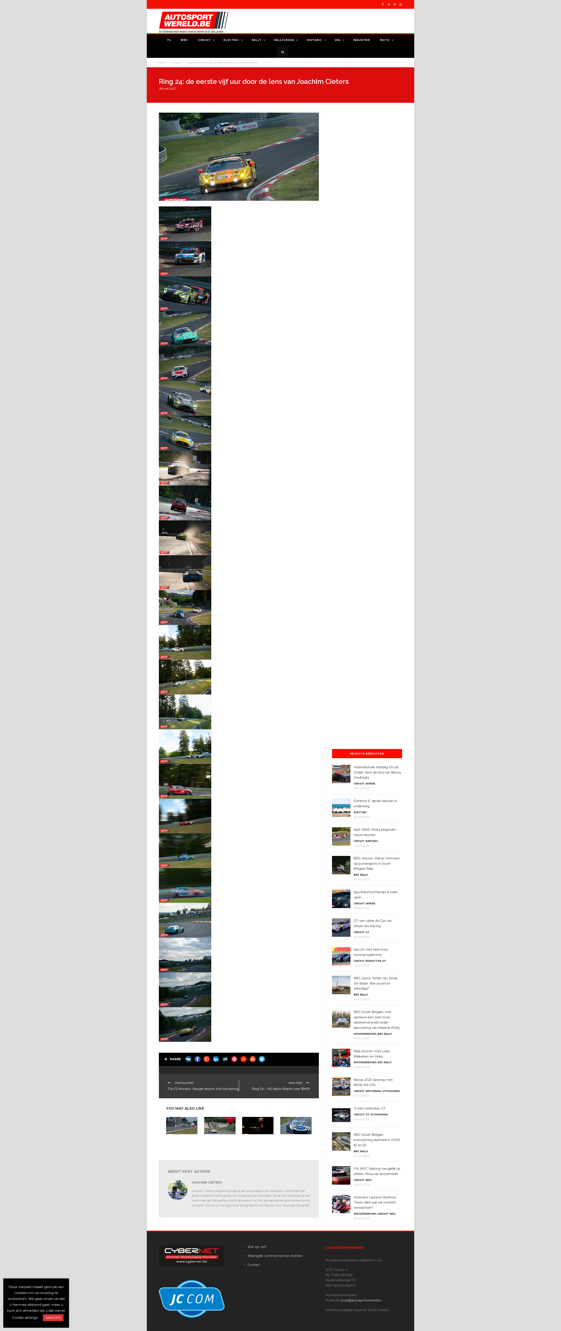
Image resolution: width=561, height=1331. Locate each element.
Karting (372, 841)
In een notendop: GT (369, 1108)
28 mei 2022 (167, 88)
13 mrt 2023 (361, 1184)
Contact (254, 1265)
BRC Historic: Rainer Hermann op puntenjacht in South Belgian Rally (377, 863)
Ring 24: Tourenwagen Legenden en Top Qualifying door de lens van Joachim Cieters (294, 1143)
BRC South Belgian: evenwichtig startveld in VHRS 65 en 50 (377, 1140)
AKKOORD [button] (53, 1317)
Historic (314, 40)
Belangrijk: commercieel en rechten (275, 1256)
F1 (169, 40)
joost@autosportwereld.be (361, 1300)
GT (367, 932)
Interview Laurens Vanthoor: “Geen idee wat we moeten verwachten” (375, 1202)
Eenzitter (373, 960)
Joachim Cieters (207, 1182)
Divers (370, 783)
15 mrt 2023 (361, 817)
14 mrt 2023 (361, 999)
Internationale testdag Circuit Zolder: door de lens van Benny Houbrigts (377, 772)
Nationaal (373, 1091)
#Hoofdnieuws (365, 1033)
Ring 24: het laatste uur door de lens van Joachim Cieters (181, 1141)
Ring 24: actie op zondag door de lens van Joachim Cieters (219, 1141)
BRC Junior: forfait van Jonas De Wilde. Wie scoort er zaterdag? (375, 983)
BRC (356, 874)
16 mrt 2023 (361, 788)
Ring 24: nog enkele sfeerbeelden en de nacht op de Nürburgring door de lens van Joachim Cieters (257, 1145)
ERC (380, 1062)
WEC (369, 1180)
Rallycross (284, 40)
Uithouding (391, 1091)
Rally (256, 40)
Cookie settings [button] (24, 1317)
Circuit (204, 40)
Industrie (361, 40)
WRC (184, 40)
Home (163, 62)
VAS (337, 40)
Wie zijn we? (257, 1247)
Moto (385, 40)
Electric (231, 40)
